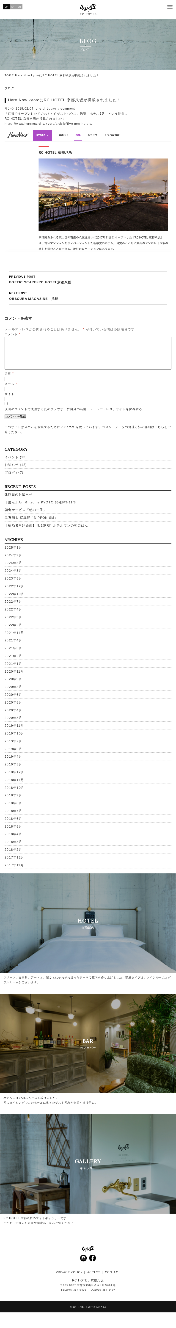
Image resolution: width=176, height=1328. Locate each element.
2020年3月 (13, 718)
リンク (9, 108)
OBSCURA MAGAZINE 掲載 (33, 296)
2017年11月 (14, 865)
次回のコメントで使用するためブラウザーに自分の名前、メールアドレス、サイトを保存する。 (75, 409)
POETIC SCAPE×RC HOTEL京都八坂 (40, 279)
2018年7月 (13, 811)
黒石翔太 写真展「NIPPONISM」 (31, 517)
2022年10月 (14, 594)
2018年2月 (13, 849)
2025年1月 (13, 547)
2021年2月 (13, 656)
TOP (8, 75)
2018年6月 (13, 818)
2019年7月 (13, 741)
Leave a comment (61, 108)
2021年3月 (13, 648)
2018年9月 (13, 795)
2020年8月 (13, 687)
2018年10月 (14, 788)
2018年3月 (13, 842)
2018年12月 (14, 772)
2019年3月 (13, 764)
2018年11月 (14, 780)
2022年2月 (13, 625)
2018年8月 (13, 803)
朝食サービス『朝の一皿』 (26, 510)
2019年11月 (14, 725)
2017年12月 (14, 857)
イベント (12, 457)
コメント (12, 334)
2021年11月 (14, 633)
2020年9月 (13, 679)
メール (11, 384)
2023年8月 (13, 578)
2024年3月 (13, 570)
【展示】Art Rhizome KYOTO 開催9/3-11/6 (40, 502)
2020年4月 (13, 710)
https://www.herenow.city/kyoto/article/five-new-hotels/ (49, 123)
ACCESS (94, 1272)
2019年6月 (13, 749)
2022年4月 (13, 609)
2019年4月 (13, 756)
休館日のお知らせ (19, 494)
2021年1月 (13, 663)
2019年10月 (14, 733)
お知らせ (12, 465)
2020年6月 (13, 694)
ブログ (9, 88)
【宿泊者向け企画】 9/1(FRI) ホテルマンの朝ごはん (46, 525)
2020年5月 (13, 702)
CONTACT (112, 1272)
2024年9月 (13, 555)
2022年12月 (14, 586)
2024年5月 (13, 563)
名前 (9, 373)
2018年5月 (13, 826)
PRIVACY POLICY (69, 1272)
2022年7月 (13, 601)
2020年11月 (14, 671)
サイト (9, 394)
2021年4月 (13, 640)
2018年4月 (13, 834)
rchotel (40, 108)
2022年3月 (13, 617)
